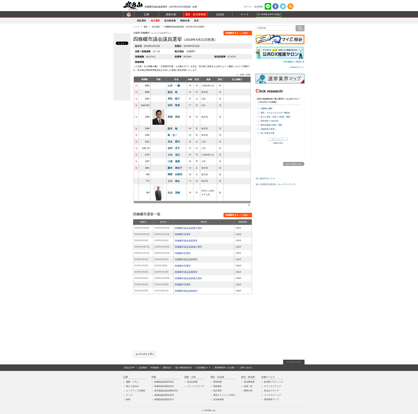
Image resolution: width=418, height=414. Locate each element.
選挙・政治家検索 (195, 14)
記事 (146, 14)
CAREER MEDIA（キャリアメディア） (278, 184)
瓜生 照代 (174, 141)
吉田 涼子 (174, 148)
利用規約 (155, 367)
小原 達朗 (174, 161)
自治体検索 (218, 399)
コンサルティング (272, 395)
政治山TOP (129, 367)
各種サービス (268, 377)
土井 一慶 (174, 85)
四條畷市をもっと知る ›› (237, 33)
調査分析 (171, 14)
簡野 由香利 (175, 174)
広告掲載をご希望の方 (294, 62)
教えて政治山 (132, 386)
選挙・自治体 (217, 377)
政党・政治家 (248, 377)
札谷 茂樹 (174, 192)
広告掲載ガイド (203, 367)
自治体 (220, 14)
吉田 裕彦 (174, 105)
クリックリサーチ (195, 386)
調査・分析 (190, 377)
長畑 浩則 (174, 116)
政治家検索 (170, 20)
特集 (154, 377)
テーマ (245, 14)
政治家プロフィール (273, 382)
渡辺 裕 (172, 92)
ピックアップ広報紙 (135, 391)
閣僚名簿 (185, 20)
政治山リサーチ (271, 391)
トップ (136, 27)
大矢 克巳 (174, 154)
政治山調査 (192, 382)
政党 (196, 20)
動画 (128, 399)
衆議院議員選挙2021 (164, 386)
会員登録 (258, 6)
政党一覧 (248, 386)
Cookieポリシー (297, 67)
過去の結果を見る (293, 164)
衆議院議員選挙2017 (164, 399)
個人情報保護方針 (183, 367)
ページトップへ (293, 362)
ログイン (248, 6)
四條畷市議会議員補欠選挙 (188, 228)
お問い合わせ (246, 367)
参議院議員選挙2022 (164, 382)
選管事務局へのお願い (225, 367)
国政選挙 (141, 20)
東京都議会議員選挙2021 (166, 391)
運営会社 (167, 367)
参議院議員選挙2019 (164, 395)
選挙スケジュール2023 (224, 395)
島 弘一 (172, 135)
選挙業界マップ (271, 399)
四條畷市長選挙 (183, 234)
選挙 (145, 27)
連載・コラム (132, 382)
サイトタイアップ (272, 386)
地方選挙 (155, 20)
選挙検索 (217, 382)
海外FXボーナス (267, 178)
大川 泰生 (174, 181)
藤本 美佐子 (175, 167)
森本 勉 (172, 128)
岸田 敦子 (174, 98)
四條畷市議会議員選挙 (186, 240)
